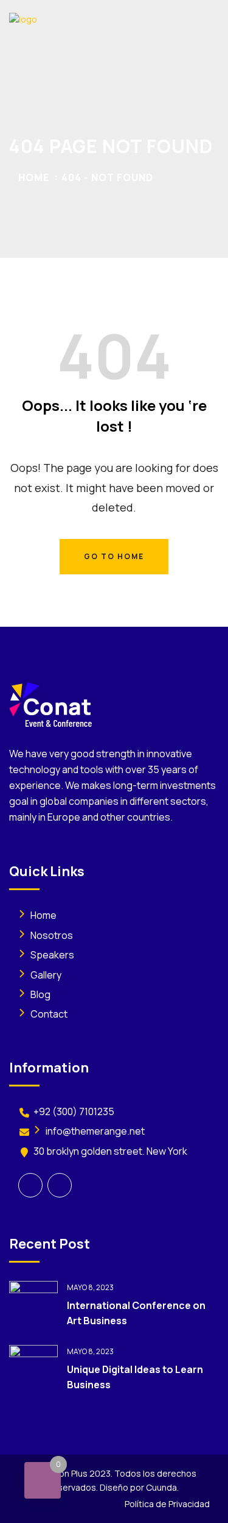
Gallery (45, 975)
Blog (40, 994)
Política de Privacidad (167, 1504)
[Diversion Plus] (70, 18)
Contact (48, 1014)
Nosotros (51, 935)
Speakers (52, 954)
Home (33, 177)
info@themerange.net (95, 1131)
